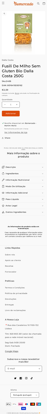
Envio (17, 93)
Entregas (9, 305)
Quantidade (7, 99)
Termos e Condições (15, 288)
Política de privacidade (16, 293)
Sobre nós (10, 255)
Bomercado (15, 413)
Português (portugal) (22, 395)
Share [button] (7, 138)
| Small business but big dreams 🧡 (29, 413)
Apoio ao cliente (13, 260)
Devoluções (10, 299)
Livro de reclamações (15, 310)
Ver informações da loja (15, 132)
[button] (3, 3)
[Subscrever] (39, 369)
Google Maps (11, 351)
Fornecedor (10, 272)
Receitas (9, 266)
